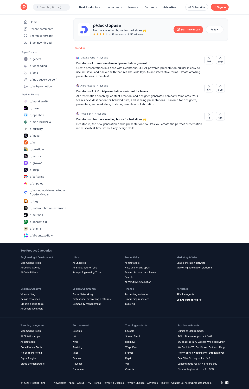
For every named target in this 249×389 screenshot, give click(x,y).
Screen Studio (133, 336)
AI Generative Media (32, 308)
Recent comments (41, 29)
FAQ (89, 382)
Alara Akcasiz (87, 85)
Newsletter (60, 382)
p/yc (33, 142)
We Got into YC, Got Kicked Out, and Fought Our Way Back (202, 347)
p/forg (34, 201)
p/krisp (34, 170)
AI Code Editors (29, 272)
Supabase (78, 369)
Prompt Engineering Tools (87, 272)
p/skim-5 (35, 228)
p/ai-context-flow (41, 235)
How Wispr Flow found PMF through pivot (201, 352)
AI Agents (182, 288)
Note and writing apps (137, 267)
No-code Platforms (31, 352)
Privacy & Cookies (114, 382)
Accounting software (136, 294)
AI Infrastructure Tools (85, 267)
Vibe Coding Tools (31, 262)
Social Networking (83, 294)
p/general (36, 59)
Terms (97, 382)
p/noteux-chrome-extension (48, 208)
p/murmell (36, 215)
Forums (149, 7)
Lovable (77, 330)
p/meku (35, 135)
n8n (75, 336)
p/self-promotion (41, 86)
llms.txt (165, 382)
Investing (130, 303)
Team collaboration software (140, 272)
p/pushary (36, 128)
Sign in (221, 7)
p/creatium (37, 149)
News (132, 7)
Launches (113, 7)
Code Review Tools (31, 347)
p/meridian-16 (39, 101)
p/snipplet (36, 183)
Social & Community (84, 288)
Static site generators (32, 363)
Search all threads (41, 35)
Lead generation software (191, 262)
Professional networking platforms (92, 299)
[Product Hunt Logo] (24, 7)
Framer (129, 352)
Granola (77, 358)
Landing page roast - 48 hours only (197, 363)
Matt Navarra (87, 57)
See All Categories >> (189, 299)
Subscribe (198, 7)
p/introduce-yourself (43, 79)
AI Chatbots (79, 262)
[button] (82, 48)
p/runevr (35, 108)
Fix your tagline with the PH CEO (196, 369)
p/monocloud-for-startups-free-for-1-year (47, 192)
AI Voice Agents (185, 294)
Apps (71, 382)
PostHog (77, 347)
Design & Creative (31, 288)
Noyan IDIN (86, 113)
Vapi (75, 352)
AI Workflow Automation (138, 281)
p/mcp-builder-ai (41, 122)
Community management (87, 303)
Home (33, 22)
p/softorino (37, 176)
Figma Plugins (28, 358)
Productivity (132, 257)
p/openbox (37, 115)
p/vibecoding (38, 66)
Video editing (28, 294)
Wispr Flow (131, 347)
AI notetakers (132, 262)
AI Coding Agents (30, 267)
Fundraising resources (137, 299)
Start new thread (41, 42)
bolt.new (130, 341)
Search (128, 277)
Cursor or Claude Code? (191, 330)
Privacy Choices (135, 382)
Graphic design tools (32, 303)
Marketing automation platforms (194, 267)
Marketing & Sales (187, 257)
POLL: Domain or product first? (195, 336)
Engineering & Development (37, 257)
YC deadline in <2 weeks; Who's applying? (201, 341)
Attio (75, 341)
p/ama (34, 72)
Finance (129, 288)
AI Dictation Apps (30, 336)
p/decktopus (105, 25)
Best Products (88, 7)
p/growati (36, 163)
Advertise (169, 7)
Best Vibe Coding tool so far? (194, 358)
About (80, 382)
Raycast (77, 363)
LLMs (76, 257)
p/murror (35, 156)
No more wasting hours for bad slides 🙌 (119, 30)
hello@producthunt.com (198, 382)
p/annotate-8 (38, 221)
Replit (128, 358)
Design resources (30, 299)
